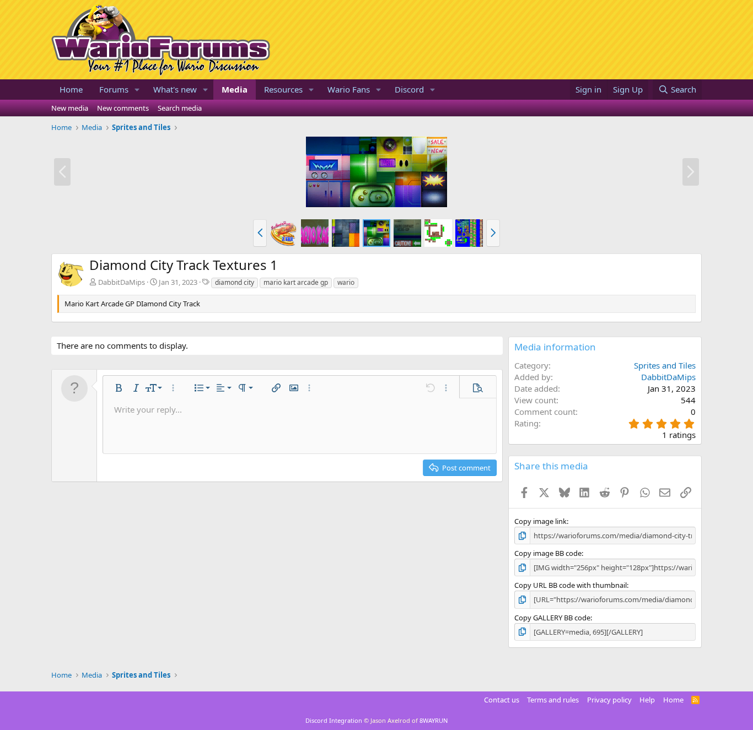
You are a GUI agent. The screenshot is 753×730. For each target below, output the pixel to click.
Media (235, 89)
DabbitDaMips (121, 282)
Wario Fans (348, 89)
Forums (113, 89)
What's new (175, 89)
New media (69, 108)
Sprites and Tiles (665, 365)
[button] (137, 89)
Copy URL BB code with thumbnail (570, 585)
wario (345, 282)
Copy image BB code (548, 553)
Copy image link (540, 521)
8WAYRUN (433, 720)
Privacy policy (609, 700)
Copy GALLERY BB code (552, 618)
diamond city (234, 282)
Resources (283, 89)
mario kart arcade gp (295, 282)
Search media (180, 108)
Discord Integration (333, 720)
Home (71, 89)
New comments (123, 108)
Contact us (501, 700)
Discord (409, 89)
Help (647, 700)
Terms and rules (553, 700)
